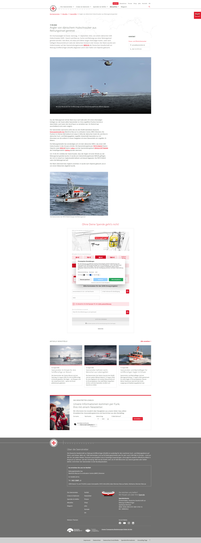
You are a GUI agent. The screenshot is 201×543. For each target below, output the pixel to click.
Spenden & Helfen (99, 7)
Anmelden (137, 419)
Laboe (73, 148)
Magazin (124, 7)
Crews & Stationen (82, 7)
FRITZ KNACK (97, 146)
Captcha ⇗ (93, 426)
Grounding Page (142, 540)
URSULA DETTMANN (101, 148)
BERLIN (87, 45)
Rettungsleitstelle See (57, 132)
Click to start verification (86, 425)
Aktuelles (113, 7)
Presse (130, 3)
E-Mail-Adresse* (116, 416)
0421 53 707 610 (136, 49)
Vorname (76, 416)
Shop (135, 3)
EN (149, 3)
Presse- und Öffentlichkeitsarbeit (137, 41)
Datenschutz (97, 540)
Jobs (139, 3)
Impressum (87, 540)
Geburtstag (99, 416)
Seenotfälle (73, 14)
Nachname (88, 416)
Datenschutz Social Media (111, 540)
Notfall (115, 3)
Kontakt (144, 3)
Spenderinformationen (128, 540)
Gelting (67, 150)
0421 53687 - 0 (76, 480)
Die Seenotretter (66, 7)
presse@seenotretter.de (138, 45)
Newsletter (123, 3)
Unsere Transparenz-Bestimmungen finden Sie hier (117, 529)
